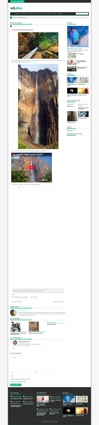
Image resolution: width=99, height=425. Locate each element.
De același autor (24, 310)
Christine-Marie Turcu (24, 341)
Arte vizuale (30, 13)
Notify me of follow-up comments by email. (21, 379)
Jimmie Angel (33, 62)
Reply (14, 348)
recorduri (36, 297)
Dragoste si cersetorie (17, 301)
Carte (36, 13)
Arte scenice (23, 13)
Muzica (48, 13)
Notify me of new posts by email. (18, 381)
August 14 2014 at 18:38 (24, 343)
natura (31, 297)
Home (14, 17)
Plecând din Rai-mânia (58, 301)
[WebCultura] (12, 13)
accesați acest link (40, 290)
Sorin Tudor (16, 26)
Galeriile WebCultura (21, 17)
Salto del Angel (14, 151)
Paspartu (54, 13)
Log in (56, 421)
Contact (52, 421)
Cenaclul (59, 13)
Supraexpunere (24, 297)
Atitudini (17, 13)
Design (40, 13)
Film (44, 13)
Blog (19, 310)
